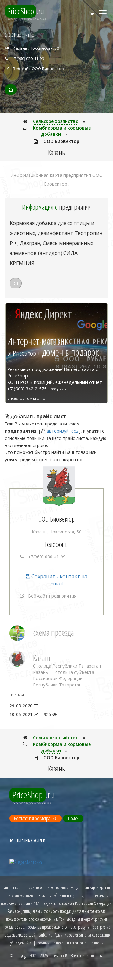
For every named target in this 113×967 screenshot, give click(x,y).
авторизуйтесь (62, 431)
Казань (42, 658)
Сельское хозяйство (55, 121)
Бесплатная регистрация (35, 818)
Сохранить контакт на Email (58, 580)
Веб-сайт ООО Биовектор (38, 68)
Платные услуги (31, 840)
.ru (25, 11)
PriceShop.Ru (59, 956)
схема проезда (53, 632)
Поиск (73, 818)
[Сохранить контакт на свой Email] (11, 89)
